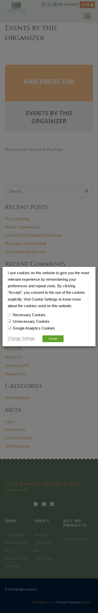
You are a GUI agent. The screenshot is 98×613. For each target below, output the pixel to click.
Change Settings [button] (21, 338)
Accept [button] (53, 338)
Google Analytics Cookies (34, 328)
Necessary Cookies (29, 315)
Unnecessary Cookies (31, 322)
